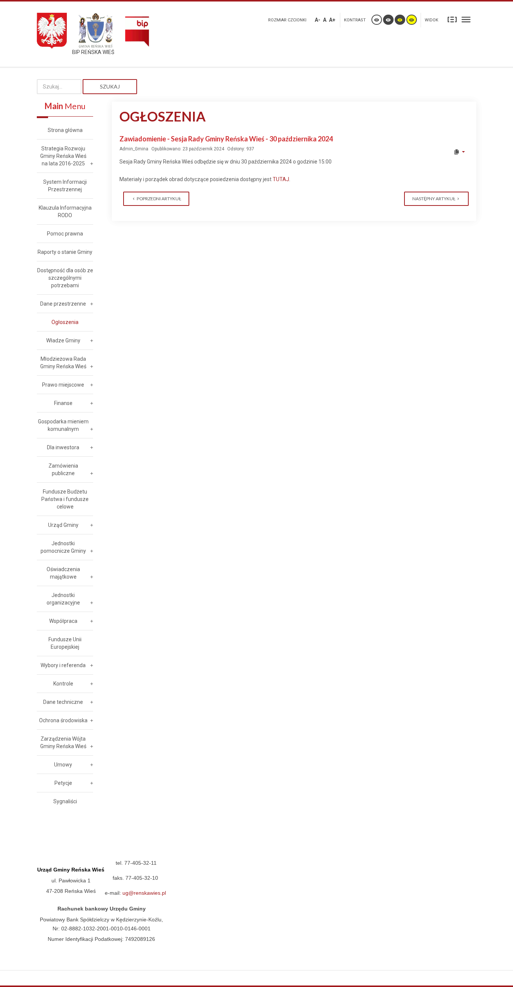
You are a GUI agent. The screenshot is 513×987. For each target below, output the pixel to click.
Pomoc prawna (65, 234)
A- (317, 20)
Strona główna (65, 130)
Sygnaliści (65, 801)
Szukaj (110, 86)
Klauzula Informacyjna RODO (65, 211)
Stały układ (452, 19)
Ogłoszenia (64, 322)
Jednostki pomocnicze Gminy (63, 547)
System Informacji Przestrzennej (65, 185)
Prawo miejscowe (63, 385)
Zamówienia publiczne (63, 469)
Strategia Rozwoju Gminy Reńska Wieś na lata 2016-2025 (63, 156)
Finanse (63, 403)
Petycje (63, 783)
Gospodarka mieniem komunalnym (63, 425)
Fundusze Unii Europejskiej (64, 643)
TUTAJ (281, 179)
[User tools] (459, 152)
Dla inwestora (63, 447)
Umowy (63, 765)
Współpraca (63, 621)
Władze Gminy (63, 341)
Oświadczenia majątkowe (63, 573)
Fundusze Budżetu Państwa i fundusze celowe (65, 499)
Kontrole (63, 684)
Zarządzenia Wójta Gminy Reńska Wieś (63, 742)
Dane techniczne (63, 702)
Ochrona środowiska (63, 720)
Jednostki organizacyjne (63, 599)
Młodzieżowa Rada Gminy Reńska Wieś (63, 362)
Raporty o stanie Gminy (65, 252)
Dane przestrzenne (63, 304)
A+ (332, 20)
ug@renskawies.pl (144, 893)
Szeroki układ (466, 19)
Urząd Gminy (63, 525)
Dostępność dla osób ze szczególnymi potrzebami (65, 277)
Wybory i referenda (63, 665)
